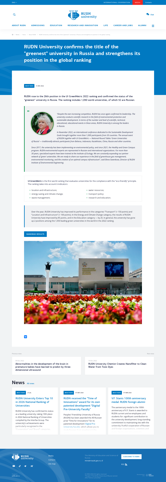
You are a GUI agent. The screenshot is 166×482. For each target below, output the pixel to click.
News (24, 34)
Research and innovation (83, 26)
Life (106, 26)
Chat (152, 15)
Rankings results (35, 234)
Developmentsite (141, 475)
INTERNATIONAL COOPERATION (117, 2)
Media (137, 2)
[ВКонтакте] (25, 336)
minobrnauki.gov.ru (93, 460)
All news (30, 384)
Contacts (148, 2)
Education (56, 26)
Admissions (38, 26)
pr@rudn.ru (16, 476)
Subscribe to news (131, 457)
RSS (123, 464)
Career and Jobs (123, 26)
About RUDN (19, 26)
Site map (52, 464)
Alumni (142, 26)
